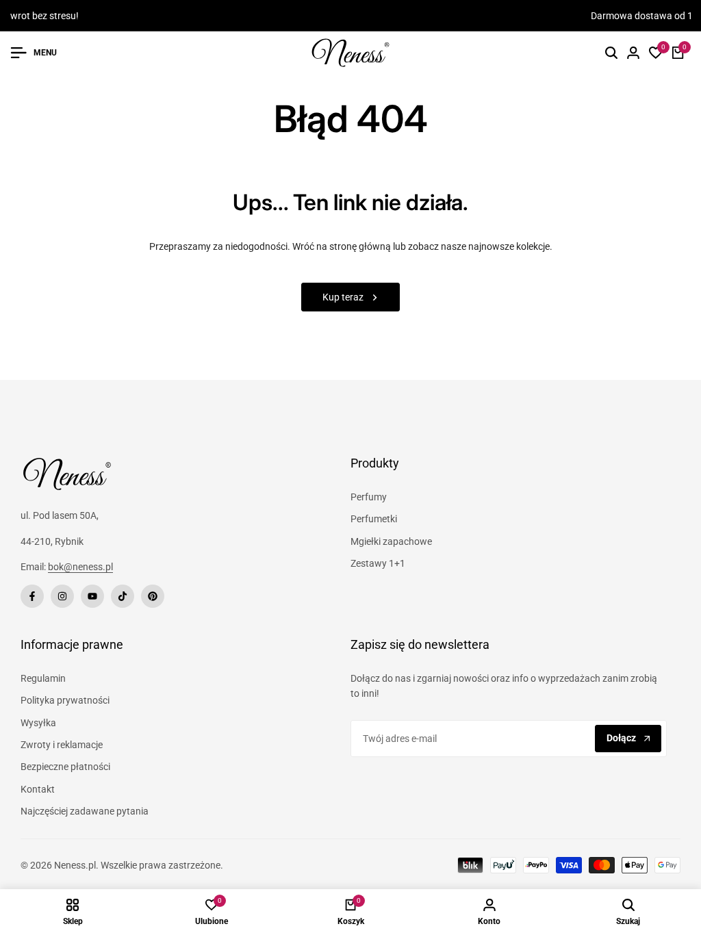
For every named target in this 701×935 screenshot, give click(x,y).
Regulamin (43, 678)
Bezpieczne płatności (65, 766)
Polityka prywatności (65, 700)
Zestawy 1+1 (377, 563)
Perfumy (368, 496)
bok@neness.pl (80, 566)
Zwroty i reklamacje (62, 744)
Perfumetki (373, 518)
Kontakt (38, 789)
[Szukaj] (611, 53)
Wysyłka (38, 722)
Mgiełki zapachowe (391, 541)
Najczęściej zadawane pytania (85, 811)
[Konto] (633, 53)
